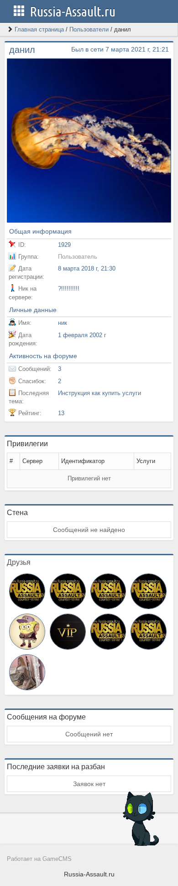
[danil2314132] (27, 590)
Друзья (19, 562)
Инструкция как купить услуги (99, 393)
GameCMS (57, 859)
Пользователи (89, 29)
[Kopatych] (108, 631)
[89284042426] (68, 590)
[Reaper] (149, 631)
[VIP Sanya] (68, 631)
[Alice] (27, 671)
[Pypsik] (27, 631)
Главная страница (39, 29)
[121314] (108, 590)
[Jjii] (149, 590)
